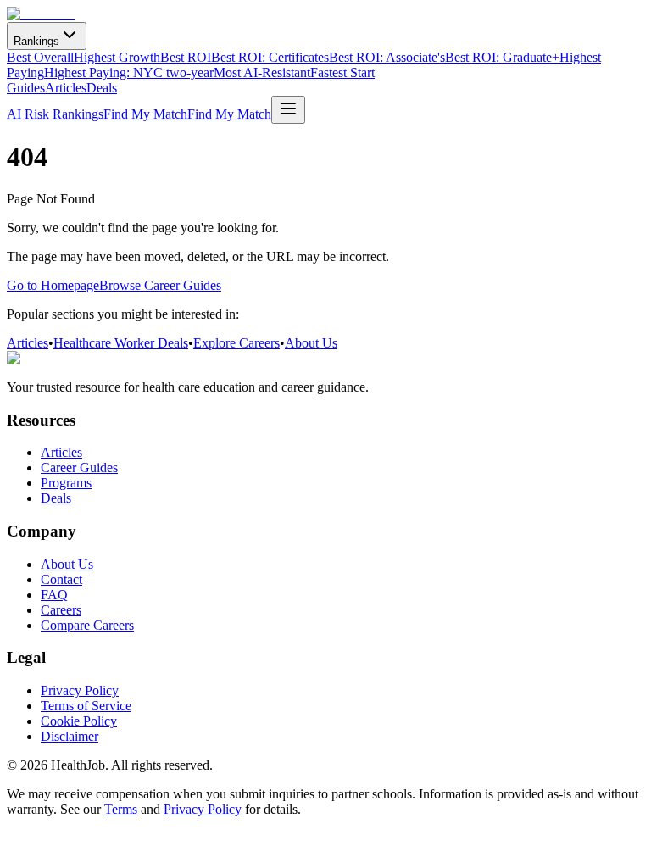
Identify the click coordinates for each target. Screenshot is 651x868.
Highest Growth (117, 57)
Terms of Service (86, 705)
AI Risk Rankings (55, 114)
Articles (65, 88)
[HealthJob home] (41, 14)
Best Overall (40, 57)
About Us (311, 343)
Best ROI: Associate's (387, 57)
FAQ (54, 594)
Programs (66, 483)
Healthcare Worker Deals (120, 343)
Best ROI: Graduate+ (502, 57)
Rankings (36, 41)
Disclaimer (69, 736)
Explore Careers (236, 343)
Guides (26, 88)
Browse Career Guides (160, 285)
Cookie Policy (79, 721)
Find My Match (145, 114)
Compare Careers (87, 625)
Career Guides (79, 467)
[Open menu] (288, 110)
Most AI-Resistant (262, 72)
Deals (101, 88)
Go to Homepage (53, 285)
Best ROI (185, 57)
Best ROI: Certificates (270, 57)
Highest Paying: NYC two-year (129, 72)
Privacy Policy (80, 690)
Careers (61, 610)
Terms (120, 809)
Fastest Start (342, 72)
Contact (61, 579)
